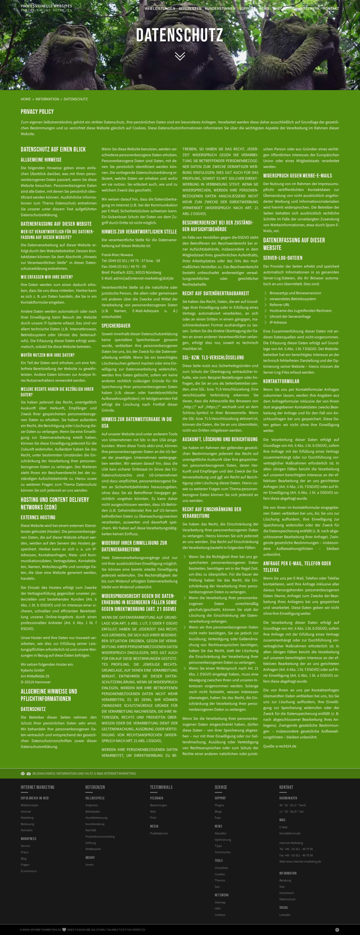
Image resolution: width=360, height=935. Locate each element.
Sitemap (220, 902)
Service (25, 846)
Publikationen (159, 833)
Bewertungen (158, 805)
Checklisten (285, 8)
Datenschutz (180, 35)
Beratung (285, 880)
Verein (89, 865)
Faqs (218, 818)
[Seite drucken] (24, 773)
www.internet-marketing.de (42, 929)
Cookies (220, 874)
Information (47, 99)
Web (153, 811)
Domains (26, 830)
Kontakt (331, 8)
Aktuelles (220, 833)
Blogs (218, 811)
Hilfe (218, 908)
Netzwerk (309, 8)
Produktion (100, 836)
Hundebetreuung (96, 818)
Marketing (27, 818)
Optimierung (223, 840)
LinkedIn (284, 915)
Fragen (25, 865)
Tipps (218, 846)
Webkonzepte (29, 805)
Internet (26, 811)
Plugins (219, 805)
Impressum (286, 893)
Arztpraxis (91, 805)
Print (153, 818)
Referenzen (190, 8)
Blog (23, 858)
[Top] (337, 929)
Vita (281, 887)
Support (247, 8)
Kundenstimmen (220, 8)
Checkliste (221, 868)
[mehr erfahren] (180, 55)
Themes (220, 880)
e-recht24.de (286, 746)
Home (26, 99)
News (264, 8)
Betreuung (27, 824)
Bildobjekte (92, 811)
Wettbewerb (93, 849)
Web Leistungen (160, 8)
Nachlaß (90, 830)
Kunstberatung (94, 824)
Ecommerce (28, 871)
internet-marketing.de (303, 861)
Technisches (222, 852)
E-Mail (283, 827)
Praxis (24, 852)
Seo (217, 887)
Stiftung (90, 843)
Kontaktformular (290, 833)
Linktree (220, 915)
